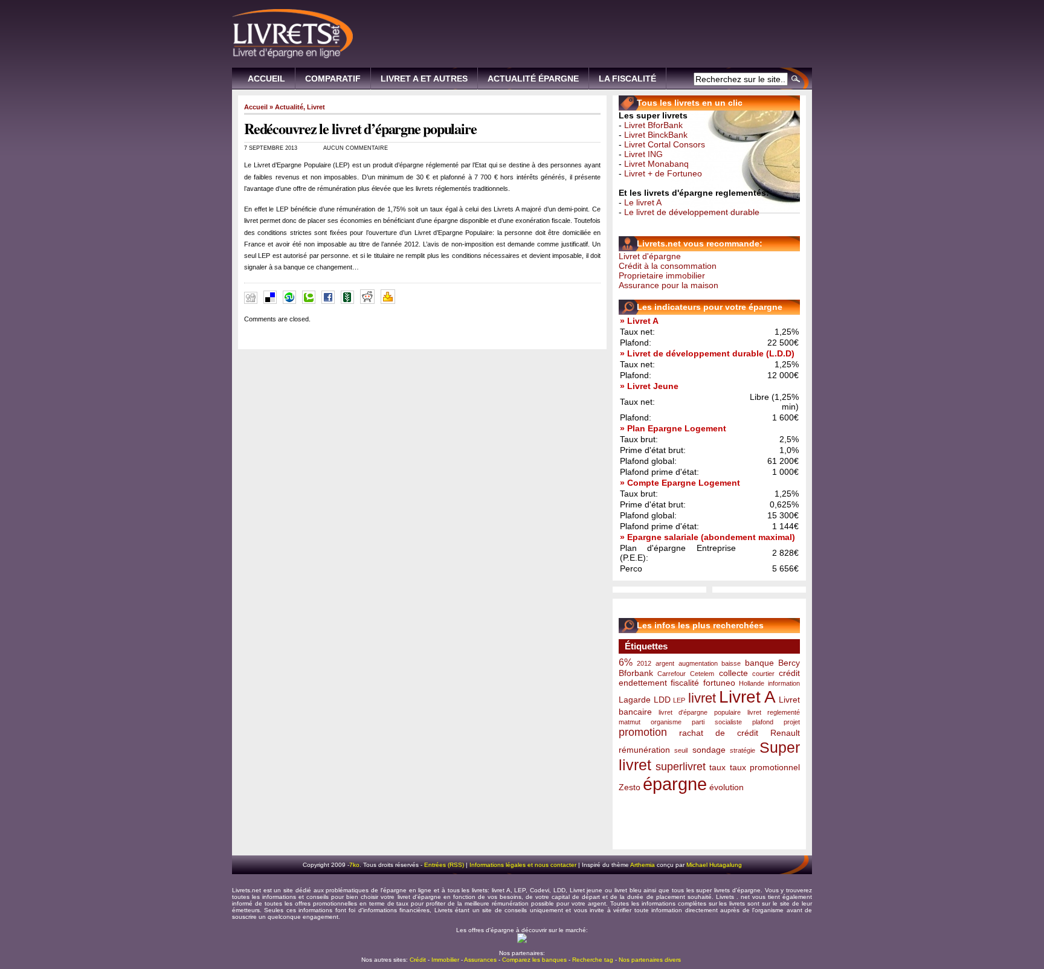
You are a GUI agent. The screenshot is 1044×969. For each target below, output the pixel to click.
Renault (785, 733)
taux (717, 767)
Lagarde (635, 699)
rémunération (644, 750)
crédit (789, 673)
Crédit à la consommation (668, 266)
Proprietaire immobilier (662, 275)
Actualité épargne (533, 78)
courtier (763, 673)
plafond (762, 722)
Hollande (751, 683)
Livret (316, 107)
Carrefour (671, 673)
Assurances (480, 959)
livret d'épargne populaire (699, 712)
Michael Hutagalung (714, 864)
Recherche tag (592, 959)
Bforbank (636, 673)
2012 (644, 663)
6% (626, 662)
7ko (354, 864)
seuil (681, 750)
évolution (726, 787)
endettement (643, 682)
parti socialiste (716, 722)
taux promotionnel (765, 767)
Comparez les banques (534, 959)
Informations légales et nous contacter (522, 864)
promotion (643, 732)
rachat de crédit (718, 733)
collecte (733, 673)
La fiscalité (627, 78)
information (784, 683)
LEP (679, 700)
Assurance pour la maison (668, 285)
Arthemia (642, 864)
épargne (675, 784)
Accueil (266, 78)
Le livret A (643, 202)
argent (665, 663)
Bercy (789, 663)
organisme (666, 722)
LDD (662, 699)
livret (702, 698)
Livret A (747, 696)
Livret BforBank (653, 125)
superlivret (681, 767)
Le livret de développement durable (691, 212)
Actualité (289, 107)
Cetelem (702, 673)
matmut (629, 722)
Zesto (629, 787)
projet (792, 722)
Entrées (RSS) (444, 864)
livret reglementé (773, 712)
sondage (709, 750)
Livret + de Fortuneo (663, 173)
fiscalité (685, 682)
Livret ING (643, 154)
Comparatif (333, 78)
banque (759, 663)
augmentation (698, 663)
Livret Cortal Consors (664, 144)
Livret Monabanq (656, 164)
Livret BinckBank (656, 135)
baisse (731, 663)
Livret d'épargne (650, 256)
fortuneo (719, 682)
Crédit (418, 959)
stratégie (742, 750)
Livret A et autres (424, 78)
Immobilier (445, 959)
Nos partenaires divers (650, 959)
